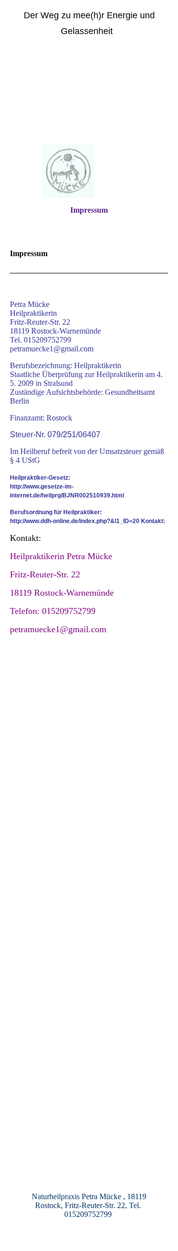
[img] (89, 99)
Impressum (89, 210)
